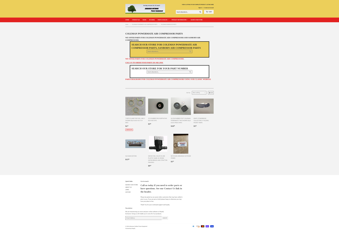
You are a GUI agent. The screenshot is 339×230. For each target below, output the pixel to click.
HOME (127, 20)
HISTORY (128, 192)
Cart (210, 12)
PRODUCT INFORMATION (179, 20)
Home (126, 24)
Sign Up (165, 218)
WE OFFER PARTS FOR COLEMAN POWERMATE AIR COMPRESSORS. (154, 59)
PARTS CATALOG (163, 20)
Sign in (200, 7)
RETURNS (152, 20)
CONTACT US (136, 20)
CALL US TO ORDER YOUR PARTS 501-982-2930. (144, 63)
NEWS (144, 20)
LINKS (127, 189)
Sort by (188, 92)
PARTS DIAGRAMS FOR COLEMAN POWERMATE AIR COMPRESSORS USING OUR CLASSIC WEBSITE (168, 79)
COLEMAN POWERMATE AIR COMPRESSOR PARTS (144, 24)
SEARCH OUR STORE (197, 20)
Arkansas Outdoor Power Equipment (138, 226)
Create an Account (209, 7)
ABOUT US (128, 187)
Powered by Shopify (130, 228)
